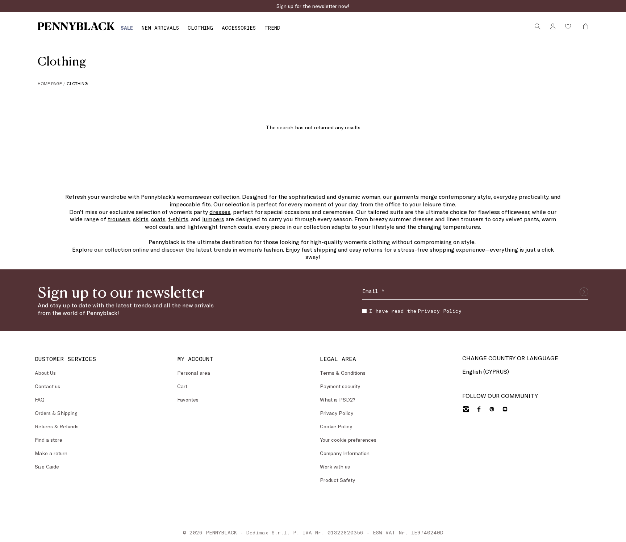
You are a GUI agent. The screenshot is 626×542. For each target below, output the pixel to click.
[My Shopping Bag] (583, 26)
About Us (45, 373)
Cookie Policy (336, 426)
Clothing (77, 83)
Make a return (51, 453)
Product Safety (337, 480)
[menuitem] (127, 27)
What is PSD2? (337, 399)
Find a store (48, 440)
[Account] (552, 26)
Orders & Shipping (56, 413)
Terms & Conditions (343, 373)
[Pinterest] (492, 409)
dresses (219, 211)
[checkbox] (364, 311)
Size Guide (47, 466)
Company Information (345, 453)
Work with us (335, 466)
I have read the (415, 311)
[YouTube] (505, 409)
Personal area (193, 373)
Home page (50, 83)
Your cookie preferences (348, 440)
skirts (141, 218)
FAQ (40, 399)
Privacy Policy (440, 311)
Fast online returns (313, 6)
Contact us (47, 386)
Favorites (188, 399)
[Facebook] (479, 409)
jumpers (213, 218)
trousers (119, 218)
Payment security (340, 386)
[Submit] (584, 291)
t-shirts (178, 218)
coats (158, 218)
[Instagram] (466, 409)
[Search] (537, 26)
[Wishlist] (568, 26)
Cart (182, 386)
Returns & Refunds (57, 426)
